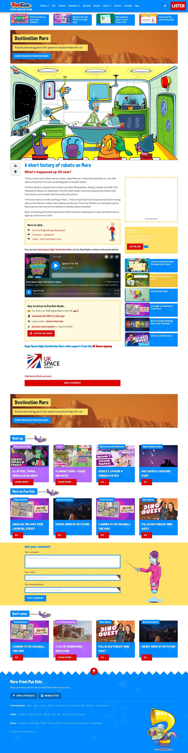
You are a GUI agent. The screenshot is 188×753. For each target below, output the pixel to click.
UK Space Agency (102, 346)
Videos (62, 5)
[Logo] (16, 71)
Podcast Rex (96, 723)
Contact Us (23, 723)
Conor (65, 714)
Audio (43, 705)
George (46, 714)
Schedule (22, 714)
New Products (102, 705)
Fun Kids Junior (77, 714)
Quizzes (87, 5)
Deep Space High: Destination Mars (55, 249)
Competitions (62, 705)
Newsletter (52, 695)
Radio (43, 5)
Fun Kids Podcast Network (76, 723)
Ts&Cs (44, 723)
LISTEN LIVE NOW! (42, 333)
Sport (36, 705)
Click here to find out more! (38, 376)
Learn (106, 5)
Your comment (32, 552)
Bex (59, 714)
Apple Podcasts (25, 695)
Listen (178, 6)
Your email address (34, 584)
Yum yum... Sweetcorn (43, 234)
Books (97, 5)
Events (117, 5)
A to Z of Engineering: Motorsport (48, 230)
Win (54, 5)
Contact (128, 5)
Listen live (135, 246)
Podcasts (73, 5)
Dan (54, 714)
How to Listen (35, 714)
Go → (104, 482)
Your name (30, 572)
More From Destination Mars (31, 56)
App (137, 5)
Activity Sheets (78, 705)
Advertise (34, 723)
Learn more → (23, 482)
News (29, 705)
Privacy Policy (55, 723)
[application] (94, 113)
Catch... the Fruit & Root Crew (46, 239)
